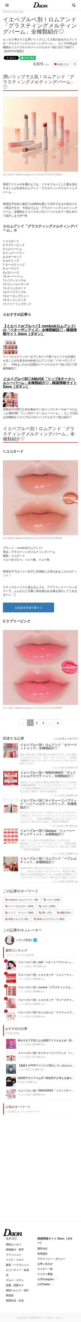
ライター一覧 (45, 1269)
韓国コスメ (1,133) (18, 919)
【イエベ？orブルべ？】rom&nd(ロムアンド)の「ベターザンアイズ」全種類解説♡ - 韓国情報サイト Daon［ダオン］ (40, 329)
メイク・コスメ (15, 1259)
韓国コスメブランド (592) (50, 919)
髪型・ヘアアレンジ (17, 1265)
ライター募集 (45, 1274)
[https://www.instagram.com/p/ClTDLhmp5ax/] (40, 134)
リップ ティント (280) (21, 912)
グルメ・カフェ (15, 1280)
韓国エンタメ (13, 1244)
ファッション (13, 1254)
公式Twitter (43, 1284)
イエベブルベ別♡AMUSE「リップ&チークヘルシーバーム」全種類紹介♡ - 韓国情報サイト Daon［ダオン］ (40, 382)
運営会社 (42, 1248)
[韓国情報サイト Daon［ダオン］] (40, 4)
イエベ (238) (53, 899)
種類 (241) (65, 912)
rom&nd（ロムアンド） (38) (23, 899)
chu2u (21, 1081)
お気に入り (63, 64)
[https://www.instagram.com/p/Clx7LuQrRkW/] (40, 497)
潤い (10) (46, 912)
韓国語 (10, 1295)
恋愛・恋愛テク (15, 1285)
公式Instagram (45, 1279)
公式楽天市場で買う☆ (28, 607)
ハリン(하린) (58, 767)
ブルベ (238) (48, 906)
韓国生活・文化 (15, 1300)
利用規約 (42, 1253)
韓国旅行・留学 (15, 1249)
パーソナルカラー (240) (21, 906)
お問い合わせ (45, 1264)
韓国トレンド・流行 (17, 1290)
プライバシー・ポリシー (51, 1258)
